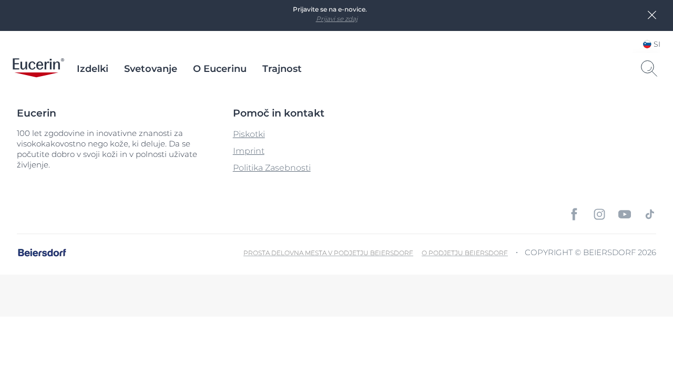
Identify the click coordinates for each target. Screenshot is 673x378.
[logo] (38, 68)
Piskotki (249, 134)
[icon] (574, 214)
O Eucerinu (220, 69)
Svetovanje (150, 69)
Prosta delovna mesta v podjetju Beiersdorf (328, 253)
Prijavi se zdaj (337, 19)
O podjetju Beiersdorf (465, 253)
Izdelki (92, 69)
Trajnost (282, 69)
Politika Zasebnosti (272, 168)
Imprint (248, 151)
